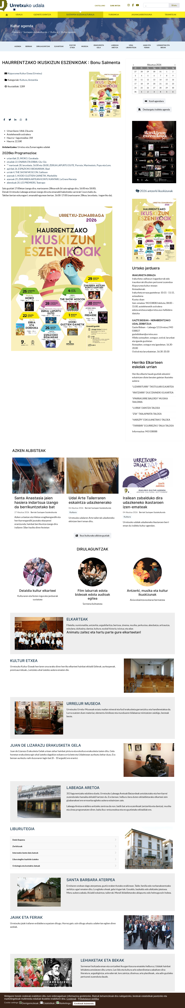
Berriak (28, 46)
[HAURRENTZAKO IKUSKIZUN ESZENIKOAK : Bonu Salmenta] (105, 94)
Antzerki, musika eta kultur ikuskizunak (147, 592)
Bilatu (174, 5)
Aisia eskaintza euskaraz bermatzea (147, 600)
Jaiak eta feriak (147, 46)
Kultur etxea (72, 46)
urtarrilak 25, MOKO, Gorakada (22, 158)
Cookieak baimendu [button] (84, 1003)
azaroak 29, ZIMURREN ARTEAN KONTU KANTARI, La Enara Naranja (42, 179)
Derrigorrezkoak (30, 1003)
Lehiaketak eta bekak (163, 46)
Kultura (23, 80)
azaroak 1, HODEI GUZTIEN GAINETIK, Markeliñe (32, 175)
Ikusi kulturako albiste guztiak (94, 535)
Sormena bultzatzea (92, 603)
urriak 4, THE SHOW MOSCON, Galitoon (27, 172)
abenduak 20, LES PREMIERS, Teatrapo (26, 182)
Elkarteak (59, 46)
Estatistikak (49, 1003)
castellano (100, 6)
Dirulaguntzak (43, 46)
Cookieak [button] (71, 999)
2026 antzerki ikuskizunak (156, 191)
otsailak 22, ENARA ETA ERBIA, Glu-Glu (27, 162)
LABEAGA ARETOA (82, 787)
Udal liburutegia (131, 46)
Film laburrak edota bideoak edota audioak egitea (92, 594)
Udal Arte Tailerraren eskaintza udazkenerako (90, 500)
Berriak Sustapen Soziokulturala (44, 512)
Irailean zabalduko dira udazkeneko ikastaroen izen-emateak (143, 502)
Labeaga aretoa (115, 46)
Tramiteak (170, 14)
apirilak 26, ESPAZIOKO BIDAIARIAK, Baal (28, 168)
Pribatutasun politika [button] (88, 999)
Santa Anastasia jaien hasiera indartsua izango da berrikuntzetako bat (36, 502)
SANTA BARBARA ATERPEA (90, 880)
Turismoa (113, 14)
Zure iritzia (115, 6)
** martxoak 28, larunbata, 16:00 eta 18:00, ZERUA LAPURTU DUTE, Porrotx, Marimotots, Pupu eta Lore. (59, 165)
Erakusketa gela (99, 46)
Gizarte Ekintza (42, 14)
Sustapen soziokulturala (80, 14)
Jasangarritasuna (141, 14)
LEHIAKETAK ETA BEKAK (102, 960)
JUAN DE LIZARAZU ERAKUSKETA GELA (45, 745)
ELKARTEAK (77, 619)
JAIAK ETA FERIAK (26, 917)
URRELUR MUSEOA (83, 703)
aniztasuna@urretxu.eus (150, 310)
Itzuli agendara (156, 101)
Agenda (17, 46)
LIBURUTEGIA (22, 829)
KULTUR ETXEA (24, 660)
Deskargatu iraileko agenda (156, 109)
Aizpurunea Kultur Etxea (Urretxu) (25, 73)
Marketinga (65, 1003)
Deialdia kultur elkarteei (37, 590)
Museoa (84, 46)
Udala (19, 14)
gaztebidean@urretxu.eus (145, 334)
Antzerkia (33, 80)
